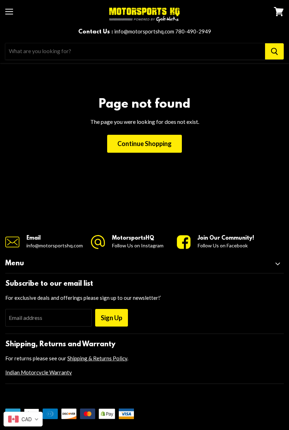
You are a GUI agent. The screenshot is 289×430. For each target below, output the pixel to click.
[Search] (274, 51)
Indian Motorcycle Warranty (38, 372)
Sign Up (111, 318)
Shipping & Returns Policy (97, 358)
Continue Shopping (144, 143)
